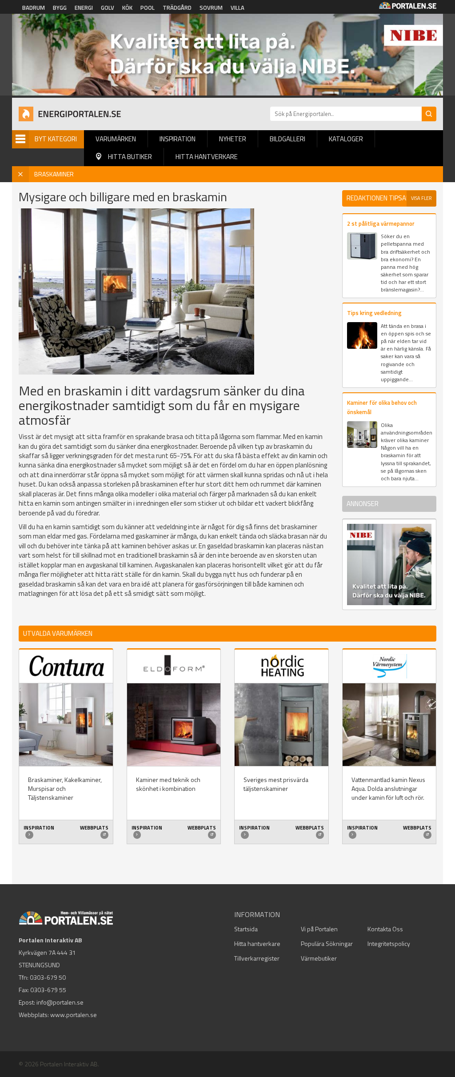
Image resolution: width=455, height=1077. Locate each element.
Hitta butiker (130, 157)
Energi (84, 7)
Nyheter (232, 139)
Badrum (33, 7)
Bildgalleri (287, 139)
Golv (107, 7)
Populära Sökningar (327, 943)
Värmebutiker (319, 958)
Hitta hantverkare (207, 157)
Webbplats (94, 827)
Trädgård (177, 7)
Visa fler (421, 198)
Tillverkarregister (256, 958)
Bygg (60, 7)
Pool (147, 7)
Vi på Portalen (319, 928)
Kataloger (346, 139)
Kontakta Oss (385, 928)
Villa (237, 7)
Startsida (246, 928)
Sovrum (211, 7)
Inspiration (178, 139)
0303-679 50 (48, 977)
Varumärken (116, 139)
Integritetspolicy (388, 943)
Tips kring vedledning (374, 312)
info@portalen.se (60, 1002)
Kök (127, 7)
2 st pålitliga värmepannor (381, 223)
